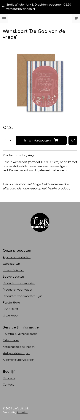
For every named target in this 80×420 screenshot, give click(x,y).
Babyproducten (13, 276)
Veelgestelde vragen (16, 353)
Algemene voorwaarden (18, 360)
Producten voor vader (17, 289)
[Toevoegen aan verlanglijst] (72, 140)
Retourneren (11, 340)
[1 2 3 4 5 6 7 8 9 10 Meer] (8, 140)
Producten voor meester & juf (22, 296)
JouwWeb (22, 412)
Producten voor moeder (19, 283)
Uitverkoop (10, 315)
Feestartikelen (12, 302)
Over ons (9, 378)
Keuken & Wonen (13, 270)
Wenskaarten (11, 263)
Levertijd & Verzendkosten (20, 334)
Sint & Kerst (10, 309)
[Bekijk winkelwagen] (76, 18)
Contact (8, 384)
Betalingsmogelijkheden (19, 347)
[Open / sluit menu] (4, 18)
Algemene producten (17, 257)
